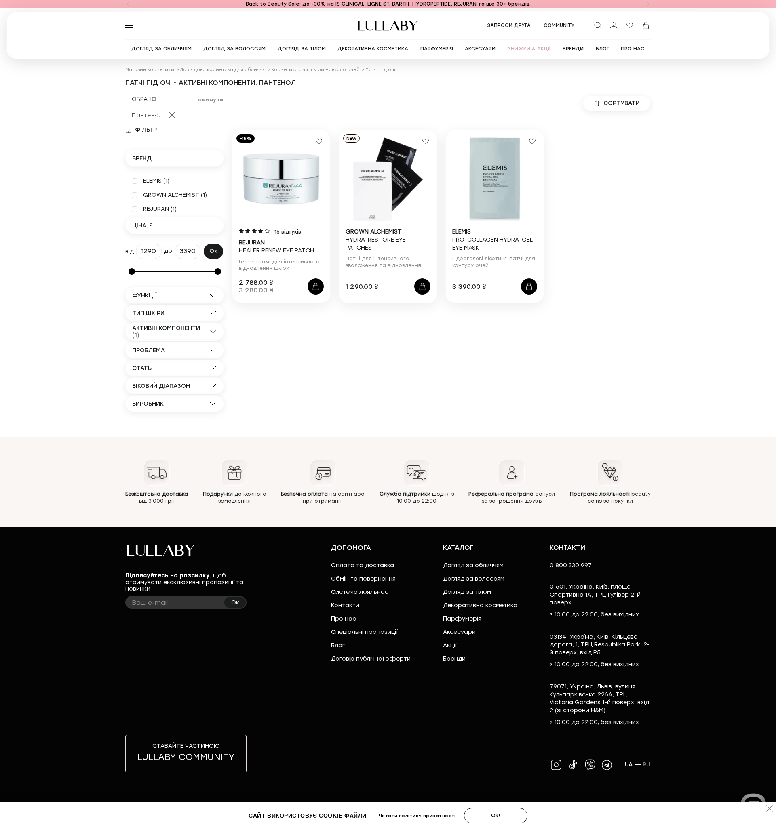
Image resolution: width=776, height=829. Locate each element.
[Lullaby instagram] (556, 764)
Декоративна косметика (480, 605)
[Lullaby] (388, 26)
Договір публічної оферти (371, 658)
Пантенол (147, 115)
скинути (211, 99)
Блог (338, 645)
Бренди (454, 658)
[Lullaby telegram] (607, 764)
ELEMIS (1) (156, 180)
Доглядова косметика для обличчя (223, 69)
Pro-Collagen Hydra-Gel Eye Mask (492, 239)
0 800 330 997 (571, 565)
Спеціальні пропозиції (364, 632)
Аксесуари (459, 632)
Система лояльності (362, 592)
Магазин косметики (149, 69)
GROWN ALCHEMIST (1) (175, 194)
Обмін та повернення (363, 578)
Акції (449, 645)
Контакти (345, 605)
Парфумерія (462, 618)
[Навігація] (128, 4)
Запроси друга (509, 25)
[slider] (132, 271)
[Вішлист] (630, 25)
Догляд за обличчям (473, 565)
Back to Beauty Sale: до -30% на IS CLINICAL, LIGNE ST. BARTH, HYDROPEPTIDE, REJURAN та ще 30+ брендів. (388, 4)
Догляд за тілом (467, 592)
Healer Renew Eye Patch (276, 246)
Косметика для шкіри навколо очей (316, 69)
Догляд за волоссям (473, 578)
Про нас (343, 618)
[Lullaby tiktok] (573, 764)
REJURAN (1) (160, 209)
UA (629, 764)
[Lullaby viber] (590, 764)
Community (559, 25)
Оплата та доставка (362, 565)
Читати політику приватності (420, 815)
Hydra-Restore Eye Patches (376, 239)
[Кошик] (646, 25)
